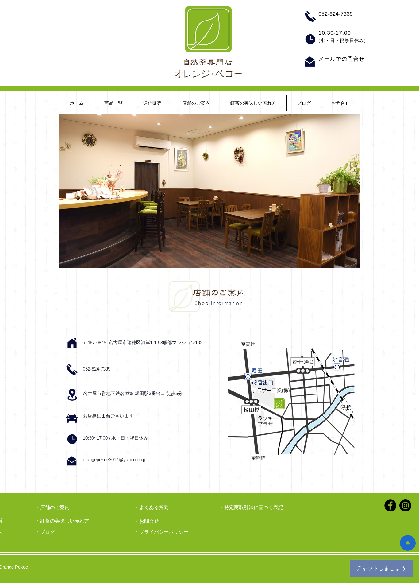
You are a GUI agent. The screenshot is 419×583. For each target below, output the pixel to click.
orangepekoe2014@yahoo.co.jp (114, 459)
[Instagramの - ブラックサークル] (405, 505)
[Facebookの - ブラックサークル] (390, 505)
